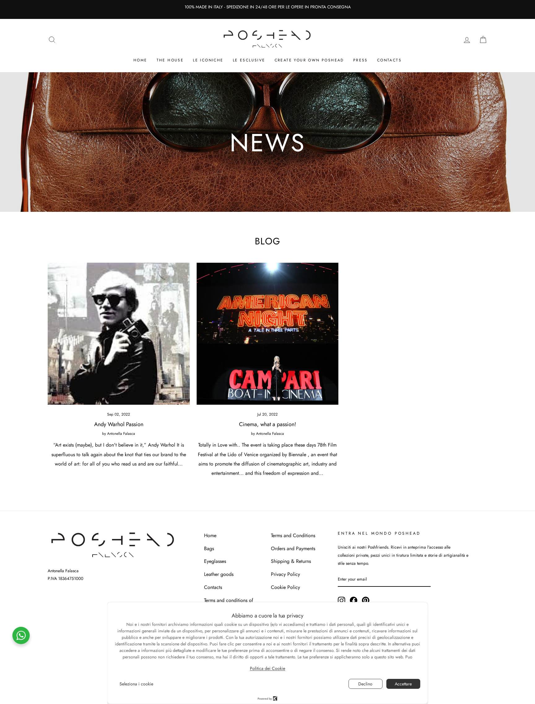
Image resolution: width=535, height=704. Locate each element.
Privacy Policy (285, 574)
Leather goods (218, 574)
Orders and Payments (293, 548)
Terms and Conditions (293, 535)
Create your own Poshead (309, 60)
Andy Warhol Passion (118, 424)
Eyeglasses (215, 561)
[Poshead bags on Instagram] (341, 600)
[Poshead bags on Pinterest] (365, 600)
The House (170, 60)
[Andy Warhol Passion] (119, 334)
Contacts (389, 60)
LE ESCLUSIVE (249, 60)
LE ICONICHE (208, 60)
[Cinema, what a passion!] (268, 334)
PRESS (360, 60)
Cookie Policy (285, 587)
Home (140, 60)
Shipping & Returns (291, 561)
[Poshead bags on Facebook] (353, 600)
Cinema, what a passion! (267, 424)
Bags (209, 548)
